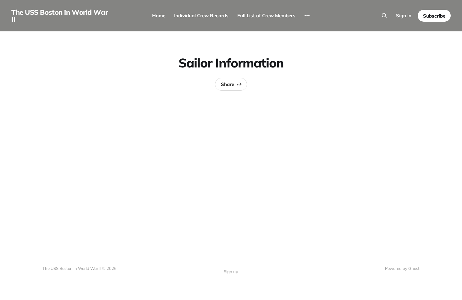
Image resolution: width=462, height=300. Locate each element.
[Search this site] (384, 15)
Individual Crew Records (201, 16)
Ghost (414, 268)
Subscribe (434, 16)
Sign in (403, 16)
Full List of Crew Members (266, 16)
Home (158, 16)
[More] (307, 15)
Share (227, 84)
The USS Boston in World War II (59, 16)
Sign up (231, 271)
